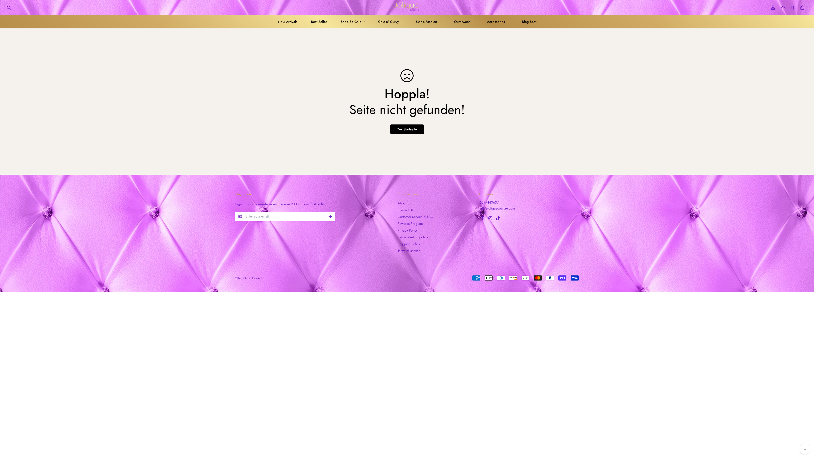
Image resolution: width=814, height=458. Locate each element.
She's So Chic (351, 21)
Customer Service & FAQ (415, 216)
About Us (404, 203)
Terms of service (409, 250)
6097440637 (489, 202)
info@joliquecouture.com (497, 208)
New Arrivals (287, 21)
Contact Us (405, 210)
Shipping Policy (409, 244)
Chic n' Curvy (388, 21)
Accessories (496, 21)
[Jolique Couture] (407, 7)
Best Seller (319, 21)
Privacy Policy (408, 230)
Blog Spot (529, 21)
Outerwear (462, 21)
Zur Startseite (407, 129)
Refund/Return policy (413, 237)
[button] (801, 8)
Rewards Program (410, 223)
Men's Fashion (426, 21)
